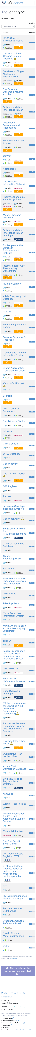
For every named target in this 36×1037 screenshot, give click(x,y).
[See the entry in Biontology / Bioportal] (19, 239)
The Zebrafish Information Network (14, 182)
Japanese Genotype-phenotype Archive (14, 507)
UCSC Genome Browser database (13, 39)
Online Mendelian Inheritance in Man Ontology (13, 233)
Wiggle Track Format (14, 803)
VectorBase (9, 168)
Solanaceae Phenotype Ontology (14, 679)
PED (5, 886)
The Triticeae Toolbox (15, 421)
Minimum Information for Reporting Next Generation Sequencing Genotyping (14, 708)
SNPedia (7, 395)
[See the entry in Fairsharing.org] (8, 45)
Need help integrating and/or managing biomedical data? (18, 971)
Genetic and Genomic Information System (14, 354)
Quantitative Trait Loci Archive (12, 755)
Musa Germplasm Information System (13, 614)
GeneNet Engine (12, 518)
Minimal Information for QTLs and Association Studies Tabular (14, 817)
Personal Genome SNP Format (12, 909)
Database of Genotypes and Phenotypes (11, 125)
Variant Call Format (13, 383)
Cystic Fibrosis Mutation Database (13, 934)
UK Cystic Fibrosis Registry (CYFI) (13, 855)
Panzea (7, 496)
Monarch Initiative (13, 831)
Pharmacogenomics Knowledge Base (14, 198)
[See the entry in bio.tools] (19, 47)
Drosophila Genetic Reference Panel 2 (13, 922)
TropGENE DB (10, 668)
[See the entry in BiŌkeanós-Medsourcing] (8, 80)
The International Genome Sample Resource (12, 56)
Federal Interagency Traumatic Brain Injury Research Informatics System (14, 655)
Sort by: (32, 23)
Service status (6, 997)
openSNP (8, 640)
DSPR (6, 946)
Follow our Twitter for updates (14, 993)
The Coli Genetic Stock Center (12, 842)
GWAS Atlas (9, 593)
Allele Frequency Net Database (14, 297)
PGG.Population (11, 603)
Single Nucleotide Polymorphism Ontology (12, 781)
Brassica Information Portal (14, 742)
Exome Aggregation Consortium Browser (14, 369)
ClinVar (7, 156)
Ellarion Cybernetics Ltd (16, 1007)
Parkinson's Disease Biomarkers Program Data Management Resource (14, 727)
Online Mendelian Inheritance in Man (13, 108)
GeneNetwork (10, 463)
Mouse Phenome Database (12, 216)
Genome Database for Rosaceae (15, 338)
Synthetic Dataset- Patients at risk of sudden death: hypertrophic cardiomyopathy (13, 871)
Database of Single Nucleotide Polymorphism (13, 74)
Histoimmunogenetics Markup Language (15, 897)
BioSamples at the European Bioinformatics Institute (13, 249)
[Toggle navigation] (31, 3)
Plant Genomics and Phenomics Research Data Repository (14, 581)
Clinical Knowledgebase (12, 557)
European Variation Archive (13, 141)
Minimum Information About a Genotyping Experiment (14, 628)
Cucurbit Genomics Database (13, 544)
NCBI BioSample (12, 283)
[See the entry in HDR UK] (8, 860)
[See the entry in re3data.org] (8, 47)
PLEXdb (7, 311)
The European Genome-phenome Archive (13, 92)
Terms (17, 1020)
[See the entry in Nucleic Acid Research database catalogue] (19, 45)
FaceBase (8, 568)
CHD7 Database (12, 453)
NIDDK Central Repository (11, 409)
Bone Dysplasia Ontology (11, 692)
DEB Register (10, 486)
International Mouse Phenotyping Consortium (14, 268)
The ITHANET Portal (14, 473)
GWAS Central (11, 443)
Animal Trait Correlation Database (14, 767)
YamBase (8, 793)
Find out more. (14, 958)
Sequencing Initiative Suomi (14, 325)
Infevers (7, 431)
